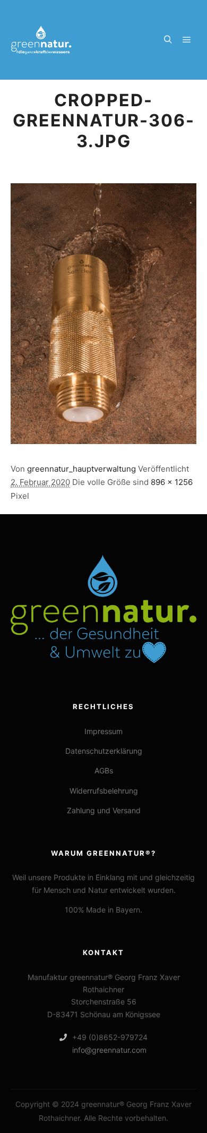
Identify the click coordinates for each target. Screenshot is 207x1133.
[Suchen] (167, 40)
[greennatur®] (41, 40)
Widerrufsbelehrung (104, 790)
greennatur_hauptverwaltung (81, 469)
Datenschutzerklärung (103, 750)
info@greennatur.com (109, 1049)
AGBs (103, 770)
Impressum (103, 731)
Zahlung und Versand (104, 810)
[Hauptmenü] (186, 40)
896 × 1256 (172, 482)
